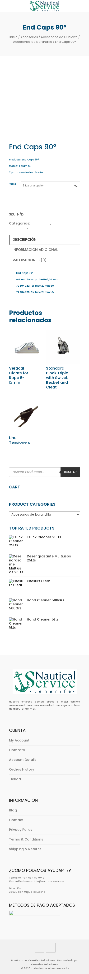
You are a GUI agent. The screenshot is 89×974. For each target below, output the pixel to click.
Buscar (70, 472)
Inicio (13, 37)
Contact (16, 820)
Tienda (15, 779)
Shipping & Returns (25, 849)
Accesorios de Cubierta (59, 37)
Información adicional (35, 249)
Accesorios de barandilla (32, 41)
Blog (13, 810)
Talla (12, 184)
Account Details (23, 759)
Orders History (21, 769)
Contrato (17, 750)
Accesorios (29, 37)
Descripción (25, 239)
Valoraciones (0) (30, 260)
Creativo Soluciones (41, 960)
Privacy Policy (20, 829)
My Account (19, 740)
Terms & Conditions (26, 839)
